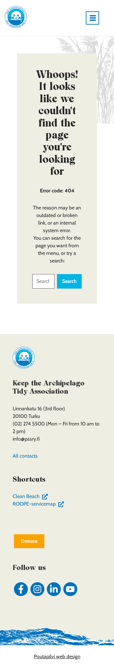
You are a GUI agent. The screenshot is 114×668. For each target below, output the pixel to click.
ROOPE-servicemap (39, 504)
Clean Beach (31, 496)
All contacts (25, 456)
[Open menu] (95, 18)
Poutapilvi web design (57, 656)
